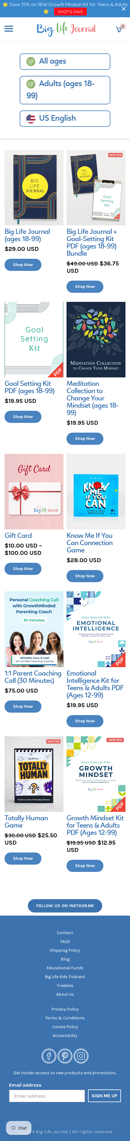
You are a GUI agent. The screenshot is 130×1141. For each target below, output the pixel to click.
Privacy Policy (65, 1009)
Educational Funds (65, 968)
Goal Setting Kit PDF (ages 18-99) (29, 387)
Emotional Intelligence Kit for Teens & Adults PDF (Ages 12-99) (95, 684)
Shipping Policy (65, 950)
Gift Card (18, 536)
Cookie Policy (65, 1026)
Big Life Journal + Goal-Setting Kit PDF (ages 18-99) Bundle (92, 243)
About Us (65, 994)
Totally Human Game (26, 822)
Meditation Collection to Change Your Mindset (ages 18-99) (93, 398)
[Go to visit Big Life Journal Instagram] (81, 1055)
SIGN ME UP (104, 1096)
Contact (65, 932)
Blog (65, 959)
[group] (34, 210)
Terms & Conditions (65, 1018)
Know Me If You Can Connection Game (89, 543)
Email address (25, 1085)
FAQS (65, 941)
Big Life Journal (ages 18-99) (27, 235)
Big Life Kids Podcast (65, 976)
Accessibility (65, 1035)
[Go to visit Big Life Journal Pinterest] (65, 1055)
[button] (123, 8)
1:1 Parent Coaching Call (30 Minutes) (33, 677)
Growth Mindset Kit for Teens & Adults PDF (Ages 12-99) (95, 826)
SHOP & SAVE (70, 11)
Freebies (65, 985)
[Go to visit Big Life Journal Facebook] (49, 1055)
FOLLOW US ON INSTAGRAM (65, 905)
